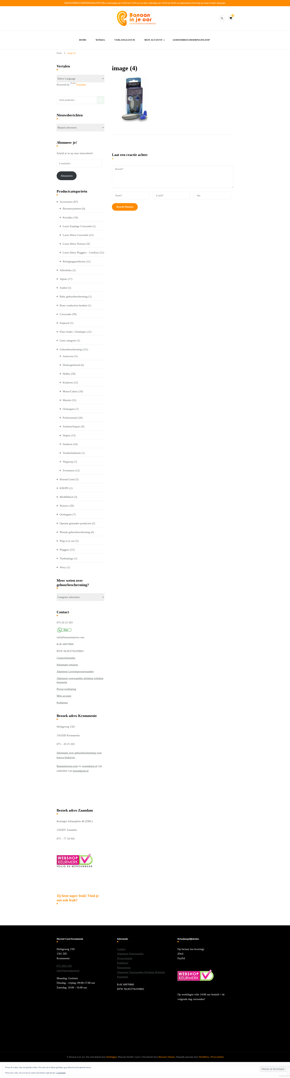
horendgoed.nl (81, 770)
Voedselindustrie (72, 452)
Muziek (67, 400)
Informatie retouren (67, 664)
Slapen (66, 435)
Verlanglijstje (124, 40)
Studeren (67, 444)
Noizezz (64, 505)
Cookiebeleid (61, 1073)
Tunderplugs (66, 558)
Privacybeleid (124, 958)
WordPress (204, 1057)
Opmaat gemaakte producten (75, 523)
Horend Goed (67, 479)
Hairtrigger (111, 1057)
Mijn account (153, 40)
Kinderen (68, 382)
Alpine (63, 278)
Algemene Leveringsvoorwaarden (75, 671)
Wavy (63, 567)
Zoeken (100, 100)
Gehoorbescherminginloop (191, 40)
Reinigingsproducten (74, 261)
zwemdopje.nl (89, 766)
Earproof (64, 322)
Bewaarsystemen (72, 208)
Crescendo (65, 314)
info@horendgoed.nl (68, 970)
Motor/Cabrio (70, 391)
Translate (81, 84)
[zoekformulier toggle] (222, 18)
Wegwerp (68, 461)
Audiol (63, 287)
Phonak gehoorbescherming (75, 532)
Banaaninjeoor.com (67, 766)
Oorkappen (69, 408)
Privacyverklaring (66, 689)
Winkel (100, 40)
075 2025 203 (64, 965)
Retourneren (123, 967)
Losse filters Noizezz (74, 243)
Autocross (68, 356)
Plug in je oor (67, 540)
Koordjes (68, 217)
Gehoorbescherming (71, 349)
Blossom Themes (166, 1057)
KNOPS (64, 488)
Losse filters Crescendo (75, 235)
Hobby (66, 373)
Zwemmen (68, 470)
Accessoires (66, 201)
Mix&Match (66, 496)
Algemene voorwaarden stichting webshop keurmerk (80, 680)
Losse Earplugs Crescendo (77, 226)
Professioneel (70, 417)
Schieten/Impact (71, 426)
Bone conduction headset (73, 305)
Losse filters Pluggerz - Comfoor (81, 252)
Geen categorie (68, 340)
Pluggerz (64, 549)
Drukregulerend (71, 364)
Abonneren (67, 175)
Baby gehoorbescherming (74, 296)
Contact (121, 949)
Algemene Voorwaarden (130, 953)
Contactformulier (66, 657)
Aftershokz (66, 270)
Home (82, 40)
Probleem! (62, 702)
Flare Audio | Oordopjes (73, 331)
